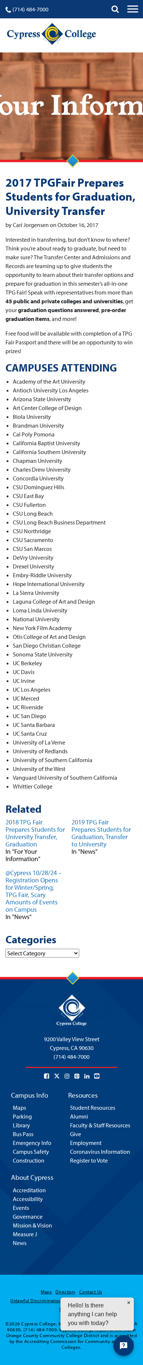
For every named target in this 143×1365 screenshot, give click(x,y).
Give (75, 1134)
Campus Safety (31, 1151)
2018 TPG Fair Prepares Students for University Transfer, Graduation (35, 833)
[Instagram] (67, 1076)
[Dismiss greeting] (128, 1302)
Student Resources (92, 1107)
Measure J (25, 1234)
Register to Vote (89, 1160)
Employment (86, 1142)
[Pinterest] (77, 1076)
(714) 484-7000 (30, 9)
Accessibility (28, 1199)
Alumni (79, 1116)
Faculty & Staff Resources (100, 1125)
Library (21, 1125)
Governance (28, 1216)
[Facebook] (46, 1076)
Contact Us (90, 1292)
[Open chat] (123, 1345)
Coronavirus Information (100, 1151)
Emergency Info (32, 1142)
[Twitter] (57, 1076)
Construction (28, 1160)
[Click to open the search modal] (115, 9)
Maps (19, 1107)
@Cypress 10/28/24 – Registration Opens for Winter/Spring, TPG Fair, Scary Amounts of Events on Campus (34, 891)
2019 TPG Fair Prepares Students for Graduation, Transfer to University (101, 833)
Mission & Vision (32, 1225)
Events (21, 1207)
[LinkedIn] (86, 1076)
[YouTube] (96, 1076)
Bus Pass (23, 1134)
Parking (22, 1116)
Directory (65, 1292)
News (19, 1243)
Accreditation (29, 1190)
